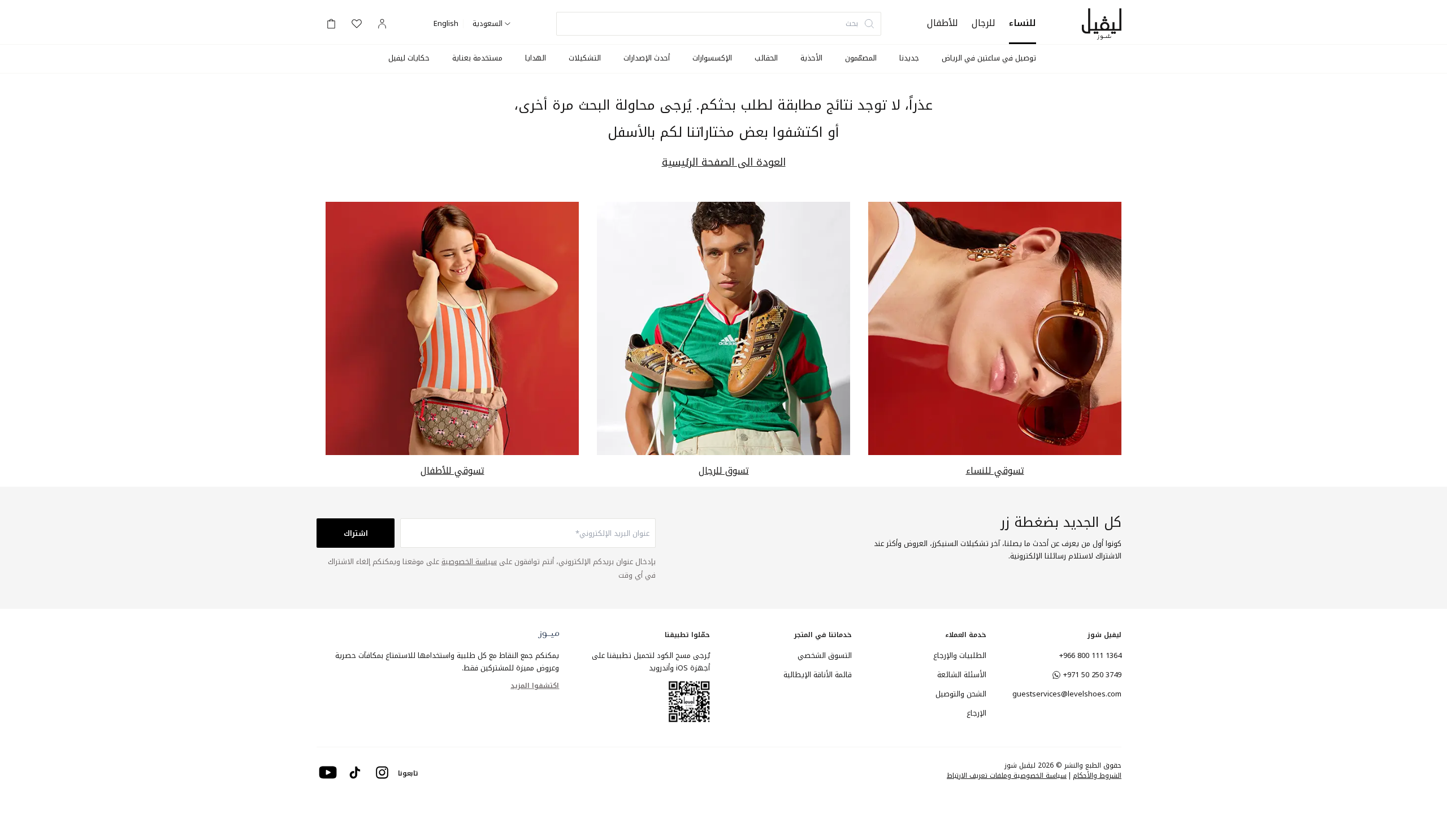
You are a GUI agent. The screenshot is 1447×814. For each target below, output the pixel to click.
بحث (852, 23)
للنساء (1022, 23)
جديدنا (909, 58)
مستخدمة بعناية (477, 58)
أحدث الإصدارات (646, 58)
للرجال (983, 23)
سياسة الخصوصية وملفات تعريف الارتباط (1007, 775)
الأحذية (811, 58)
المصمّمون (861, 58)
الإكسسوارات (712, 58)
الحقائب (766, 58)
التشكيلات (585, 58)
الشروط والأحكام (1097, 775)
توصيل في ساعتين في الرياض (989, 58)
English (446, 23)
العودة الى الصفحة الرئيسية (724, 162)
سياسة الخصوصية (469, 562)
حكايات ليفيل (409, 58)
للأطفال (942, 23)
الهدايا (535, 58)
